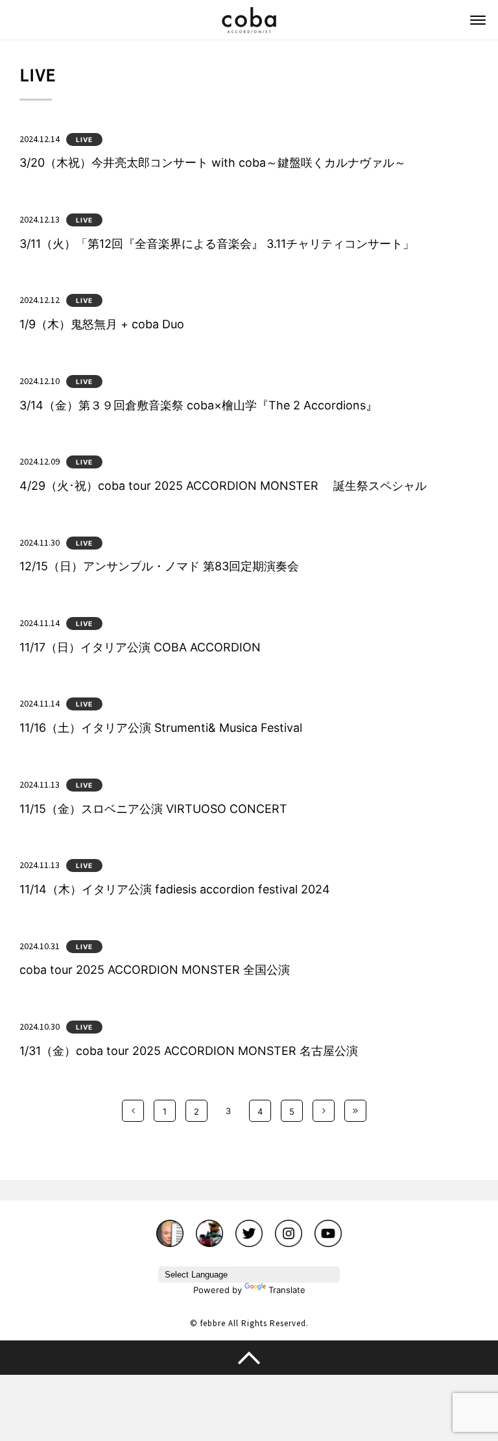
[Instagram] (288, 1227)
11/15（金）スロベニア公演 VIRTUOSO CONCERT (153, 809)
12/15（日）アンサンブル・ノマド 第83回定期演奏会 (159, 566)
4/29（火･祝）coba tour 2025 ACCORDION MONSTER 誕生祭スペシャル (223, 485)
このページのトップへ (249, 1357)
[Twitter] (249, 1227)
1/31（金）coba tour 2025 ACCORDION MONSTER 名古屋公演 (188, 1051)
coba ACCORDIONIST (249, 20)
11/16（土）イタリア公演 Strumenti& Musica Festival (160, 727)
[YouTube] (328, 1227)
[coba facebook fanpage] (170, 1227)
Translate (286, 1290)
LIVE (84, 139)
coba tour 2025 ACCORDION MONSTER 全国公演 (154, 969)
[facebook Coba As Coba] (209, 1227)
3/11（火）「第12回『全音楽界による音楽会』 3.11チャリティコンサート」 (216, 243)
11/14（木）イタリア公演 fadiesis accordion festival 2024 (174, 889)
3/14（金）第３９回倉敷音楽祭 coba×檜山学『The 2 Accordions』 (198, 405)
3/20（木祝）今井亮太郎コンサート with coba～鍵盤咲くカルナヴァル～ (212, 162)
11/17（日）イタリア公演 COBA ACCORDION (140, 647)
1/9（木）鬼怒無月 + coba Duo (101, 324)
